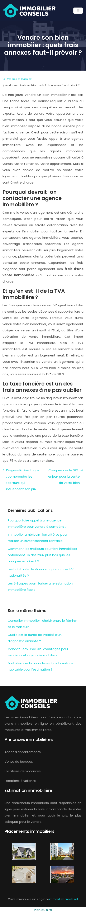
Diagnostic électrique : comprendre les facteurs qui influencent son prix (22, 479)
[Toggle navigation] (78, 11)
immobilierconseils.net (63, 899)
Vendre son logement (19, 79)
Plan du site (43, 910)
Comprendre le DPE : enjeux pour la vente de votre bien (64, 476)
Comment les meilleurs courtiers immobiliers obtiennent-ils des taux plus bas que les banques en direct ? (42, 555)
